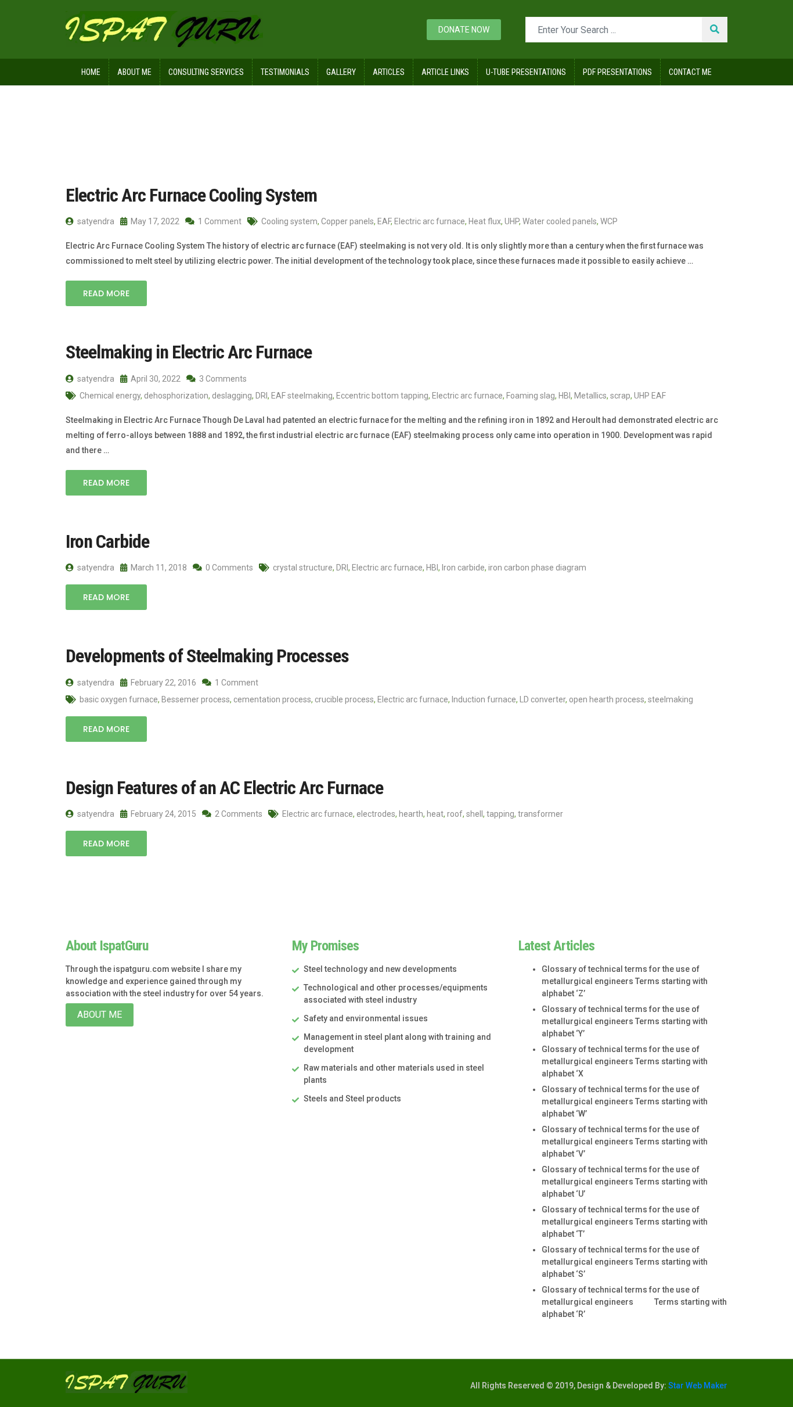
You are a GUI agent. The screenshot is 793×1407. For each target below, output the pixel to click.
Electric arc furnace (429, 221)
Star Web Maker (696, 1385)
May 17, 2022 (154, 221)
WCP (609, 221)
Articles (389, 72)
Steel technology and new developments (380, 969)
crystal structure (303, 567)
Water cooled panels (559, 221)
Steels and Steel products (352, 1098)
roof (455, 814)
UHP (511, 221)
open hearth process (606, 699)
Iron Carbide (107, 541)
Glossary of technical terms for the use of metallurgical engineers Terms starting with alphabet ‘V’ (625, 1141)
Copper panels (347, 221)
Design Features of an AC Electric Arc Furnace (224, 788)
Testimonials (285, 72)
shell (474, 814)
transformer (540, 814)
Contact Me (690, 72)
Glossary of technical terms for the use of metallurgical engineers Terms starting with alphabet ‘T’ (625, 1222)
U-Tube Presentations (526, 72)
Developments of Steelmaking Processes (207, 656)
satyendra (94, 221)
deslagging (232, 395)
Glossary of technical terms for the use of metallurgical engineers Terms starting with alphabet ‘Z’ (625, 981)
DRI (261, 395)
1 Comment (218, 221)
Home (90, 72)
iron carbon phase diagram (537, 567)
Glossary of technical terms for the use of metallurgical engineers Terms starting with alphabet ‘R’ (634, 1302)
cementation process (272, 699)
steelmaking (670, 699)
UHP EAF (650, 395)
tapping (500, 814)
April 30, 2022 (155, 378)
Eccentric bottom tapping (382, 395)
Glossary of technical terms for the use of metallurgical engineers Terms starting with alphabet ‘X (625, 1061)
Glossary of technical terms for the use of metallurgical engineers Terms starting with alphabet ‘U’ (625, 1181)
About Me (134, 72)
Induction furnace (484, 699)
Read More (106, 293)
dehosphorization (176, 395)
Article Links (445, 72)
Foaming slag (530, 395)
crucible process (344, 699)
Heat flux (484, 221)
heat (435, 814)
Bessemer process (195, 699)
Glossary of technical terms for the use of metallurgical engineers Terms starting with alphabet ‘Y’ (625, 1021)
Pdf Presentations (617, 72)
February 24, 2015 (162, 814)
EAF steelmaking (302, 395)
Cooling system (289, 221)
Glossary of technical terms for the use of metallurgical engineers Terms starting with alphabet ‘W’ (625, 1101)
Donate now (463, 29)
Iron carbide (463, 567)
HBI (564, 395)
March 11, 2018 (158, 567)
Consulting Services (206, 72)
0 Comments (228, 567)
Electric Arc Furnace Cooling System (191, 195)
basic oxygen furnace (119, 699)
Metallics (590, 395)
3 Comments (222, 378)
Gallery (341, 72)
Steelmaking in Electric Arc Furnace (189, 352)
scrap (620, 395)
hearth (411, 814)
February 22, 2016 (162, 682)
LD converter (542, 699)
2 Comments (237, 814)
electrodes (375, 814)
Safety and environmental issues (366, 1018)
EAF (384, 221)
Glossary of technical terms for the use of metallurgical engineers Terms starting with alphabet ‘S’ (625, 1262)
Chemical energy (110, 395)
